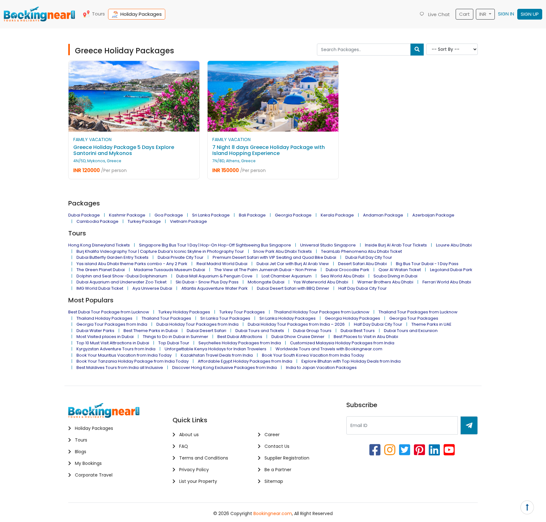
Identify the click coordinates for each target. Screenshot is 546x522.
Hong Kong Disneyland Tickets (99, 245)
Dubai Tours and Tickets (259, 331)
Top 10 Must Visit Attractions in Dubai (112, 343)
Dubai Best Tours (358, 331)
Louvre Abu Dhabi (454, 245)
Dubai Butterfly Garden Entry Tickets (112, 257)
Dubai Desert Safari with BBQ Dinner (293, 288)
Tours (98, 13)
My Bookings (88, 463)
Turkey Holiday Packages (184, 312)
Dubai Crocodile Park (347, 270)
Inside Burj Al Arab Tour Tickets (396, 245)
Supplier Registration (286, 458)
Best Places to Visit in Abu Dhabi (366, 337)
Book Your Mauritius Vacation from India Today (124, 355)
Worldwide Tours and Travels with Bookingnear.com (329, 349)
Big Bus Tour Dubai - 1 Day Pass (427, 264)
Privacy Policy (193, 469)
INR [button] (483, 14)
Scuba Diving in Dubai (395, 276)
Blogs (80, 451)
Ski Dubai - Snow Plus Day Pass (207, 282)
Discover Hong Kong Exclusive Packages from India (224, 368)
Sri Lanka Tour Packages (225, 318)
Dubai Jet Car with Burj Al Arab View (293, 264)
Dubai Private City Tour (180, 257)
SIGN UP (530, 14)
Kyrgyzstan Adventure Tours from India (115, 349)
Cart (464, 14)
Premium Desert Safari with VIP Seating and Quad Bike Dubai (274, 257)
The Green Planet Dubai (100, 270)
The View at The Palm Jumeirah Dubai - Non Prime (265, 270)
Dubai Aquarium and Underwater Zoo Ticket (121, 282)
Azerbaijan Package (433, 215)
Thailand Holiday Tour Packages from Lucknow (321, 312)
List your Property (197, 481)
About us (188, 434)
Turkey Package (144, 221)
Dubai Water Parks (95, 331)
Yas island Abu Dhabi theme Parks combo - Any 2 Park (131, 264)
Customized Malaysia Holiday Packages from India (342, 343)
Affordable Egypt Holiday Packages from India (245, 361)
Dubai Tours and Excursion (411, 331)
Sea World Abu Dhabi (342, 276)
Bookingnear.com (272, 513)
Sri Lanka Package (211, 215)
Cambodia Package (97, 221)
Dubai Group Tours (312, 331)
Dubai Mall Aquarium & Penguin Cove (214, 276)
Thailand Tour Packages (166, 318)
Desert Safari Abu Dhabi (362, 264)
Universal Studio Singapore (328, 245)
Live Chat (438, 14)
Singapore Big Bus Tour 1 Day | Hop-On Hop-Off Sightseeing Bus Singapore (215, 245)
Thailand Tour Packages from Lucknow (418, 312)
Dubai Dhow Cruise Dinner (298, 337)
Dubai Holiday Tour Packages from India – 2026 (296, 324)
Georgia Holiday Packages (352, 318)
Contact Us (276, 446)
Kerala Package (337, 215)
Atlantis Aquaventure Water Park (214, 288)
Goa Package (169, 215)
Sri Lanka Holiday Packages (287, 318)
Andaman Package (383, 215)
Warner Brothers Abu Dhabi (385, 282)
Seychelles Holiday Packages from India (239, 343)
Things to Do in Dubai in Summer (175, 337)
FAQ (183, 446)
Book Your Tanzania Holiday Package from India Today (132, 361)
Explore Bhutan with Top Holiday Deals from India (351, 361)
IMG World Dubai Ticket (99, 288)
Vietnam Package (188, 221)
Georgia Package (293, 215)
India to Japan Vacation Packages (321, 368)
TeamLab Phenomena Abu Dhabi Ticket (361, 251)
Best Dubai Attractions (239, 337)
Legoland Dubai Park (451, 270)
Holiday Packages (141, 14)
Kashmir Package (127, 215)
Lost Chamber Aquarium (287, 276)
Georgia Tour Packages (413, 318)
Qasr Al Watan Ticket (400, 270)
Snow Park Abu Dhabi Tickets (282, 251)
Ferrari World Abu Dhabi (446, 282)
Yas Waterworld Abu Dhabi (321, 282)
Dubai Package (84, 215)
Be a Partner (277, 469)
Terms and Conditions (203, 458)
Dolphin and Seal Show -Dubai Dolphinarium (121, 276)
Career (271, 434)
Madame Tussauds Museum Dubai (169, 270)
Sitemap (273, 481)
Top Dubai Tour (173, 343)
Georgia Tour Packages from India (111, 324)
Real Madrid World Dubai (222, 264)
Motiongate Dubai (266, 282)
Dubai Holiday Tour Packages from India (197, 324)
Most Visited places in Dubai (105, 337)
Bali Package (252, 215)
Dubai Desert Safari (206, 331)
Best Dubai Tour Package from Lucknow (108, 312)
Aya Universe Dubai (152, 288)
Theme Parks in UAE (431, 324)
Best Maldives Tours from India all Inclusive (119, 368)
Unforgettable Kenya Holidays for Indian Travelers (215, 349)
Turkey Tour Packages (242, 312)
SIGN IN (506, 13)
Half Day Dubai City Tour (362, 288)
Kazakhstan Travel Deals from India (217, 355)
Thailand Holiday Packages (104, 318)
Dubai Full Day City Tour (368, 257)
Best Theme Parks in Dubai (151, 331)
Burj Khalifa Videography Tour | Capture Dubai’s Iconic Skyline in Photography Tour (160, 251)
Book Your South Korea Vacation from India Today (313, 355)
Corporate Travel (93, 475)
